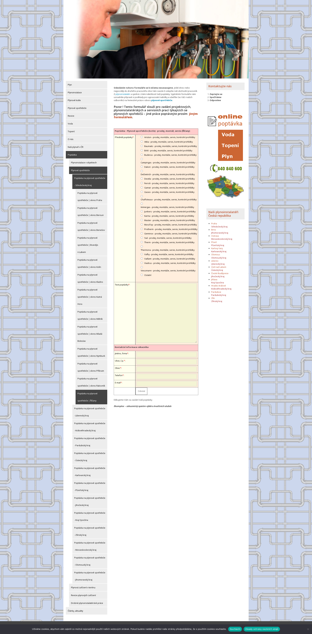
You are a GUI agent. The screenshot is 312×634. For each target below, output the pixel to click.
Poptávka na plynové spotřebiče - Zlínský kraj (89, 531)
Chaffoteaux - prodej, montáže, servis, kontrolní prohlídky (168, 199)
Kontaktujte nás (220, 86)
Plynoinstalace (75, 92)
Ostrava (215, 235)
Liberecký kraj (218, 263)
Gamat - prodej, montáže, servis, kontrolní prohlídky (169, 187)
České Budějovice (219, 273)
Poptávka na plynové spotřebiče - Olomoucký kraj (89, 561)
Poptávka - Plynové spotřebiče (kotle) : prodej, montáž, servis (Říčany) (152, 130)
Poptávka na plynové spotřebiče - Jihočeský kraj (89, 501)
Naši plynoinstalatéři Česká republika (223, 213)
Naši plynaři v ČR (75, 146)
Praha (214, 223)
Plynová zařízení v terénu (83, 587)
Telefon (119, 375)
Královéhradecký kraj (221, 288)
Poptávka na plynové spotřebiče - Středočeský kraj (89, 182)
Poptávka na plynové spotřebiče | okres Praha (90, 197)
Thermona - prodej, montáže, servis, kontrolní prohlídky (168, 249)
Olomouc (215, 254)
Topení (71, 131)
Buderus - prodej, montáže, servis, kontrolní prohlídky (170, 154)
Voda (70, 123)
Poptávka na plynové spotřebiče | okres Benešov (91, 226)
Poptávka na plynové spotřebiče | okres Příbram (91, 367)
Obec (117, 368)
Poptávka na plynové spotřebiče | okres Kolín (89, 263)
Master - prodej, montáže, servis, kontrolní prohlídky (169, 220)
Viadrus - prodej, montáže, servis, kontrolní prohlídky (169, 263)
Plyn (70, 84)
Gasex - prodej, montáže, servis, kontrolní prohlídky (169, 192)
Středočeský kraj (219, 226)
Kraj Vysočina (217, 282)
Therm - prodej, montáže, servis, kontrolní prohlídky (169, 242)
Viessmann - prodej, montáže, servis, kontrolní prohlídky (168, 270)
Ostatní (147, 275)
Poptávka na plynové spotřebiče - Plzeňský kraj (89, 487)
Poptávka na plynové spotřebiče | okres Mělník (90, 315)
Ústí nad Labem (218, 267)
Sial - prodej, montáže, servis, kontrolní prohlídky (167, 237)
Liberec (214, 260)
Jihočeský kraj (217, 276)
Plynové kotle (74, 100)
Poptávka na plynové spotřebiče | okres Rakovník (91, 382)
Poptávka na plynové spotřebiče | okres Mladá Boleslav (90, 333)
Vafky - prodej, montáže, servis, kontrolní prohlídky (168, 254)
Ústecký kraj (217, 270)
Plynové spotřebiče (77, 108)
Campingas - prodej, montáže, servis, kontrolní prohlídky (168, 162)
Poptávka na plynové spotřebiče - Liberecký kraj (89, 412)
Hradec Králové (218, 285)
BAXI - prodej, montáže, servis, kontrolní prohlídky (168, 150)
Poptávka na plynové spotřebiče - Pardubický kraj (89, 442)
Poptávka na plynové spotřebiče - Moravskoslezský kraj (89, 546)
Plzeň (214, 242)
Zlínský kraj (216, 301)
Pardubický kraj (218, 295)
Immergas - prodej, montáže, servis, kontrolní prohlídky (167, 207)
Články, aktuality (75, 610)
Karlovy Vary (217, 248)
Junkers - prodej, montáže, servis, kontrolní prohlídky (169, 211)
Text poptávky (121, 284)
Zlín (213, 298)
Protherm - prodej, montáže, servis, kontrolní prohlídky (170, 229)
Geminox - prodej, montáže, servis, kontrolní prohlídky (170, 233)
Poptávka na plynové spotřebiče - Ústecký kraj (89, 457)
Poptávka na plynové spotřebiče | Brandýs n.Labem (88, 245)
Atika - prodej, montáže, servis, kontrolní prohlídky (168, 141)
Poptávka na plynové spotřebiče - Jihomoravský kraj (89, 576)
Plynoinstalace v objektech (84, 162)
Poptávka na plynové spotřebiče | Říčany (88, 397)
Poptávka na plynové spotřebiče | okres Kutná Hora (90, 296)
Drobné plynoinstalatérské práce (87, 603)
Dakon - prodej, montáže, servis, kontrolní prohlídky (169, 166)
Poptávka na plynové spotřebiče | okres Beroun (91, 211)
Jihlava (214, 279)
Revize (71, 115)
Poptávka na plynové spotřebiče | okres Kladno (90, 278)
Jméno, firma (121, 353)
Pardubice (216, 291)
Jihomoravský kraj (219, 232)
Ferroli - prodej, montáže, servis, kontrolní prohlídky (169, 183)
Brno (213, 229)
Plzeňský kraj (217, 245)
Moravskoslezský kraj (221, 238)
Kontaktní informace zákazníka (132, 347)
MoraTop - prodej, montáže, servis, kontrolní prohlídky (170, 224)
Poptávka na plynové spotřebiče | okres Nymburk (91, 352)
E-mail (118, 382)
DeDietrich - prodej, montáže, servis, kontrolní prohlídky (168, 174)
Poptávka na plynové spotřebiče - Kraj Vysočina (89, 516)
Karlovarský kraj (218, 251)
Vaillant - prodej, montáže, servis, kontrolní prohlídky (169, 258)
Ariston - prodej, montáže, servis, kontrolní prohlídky (169, 137)
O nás (70, 139)
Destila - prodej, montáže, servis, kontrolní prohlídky (169, 178)
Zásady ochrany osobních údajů (261, 629)
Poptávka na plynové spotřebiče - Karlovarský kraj (89, 472)
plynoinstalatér (123, 94)
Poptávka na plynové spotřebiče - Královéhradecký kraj (89, 427)
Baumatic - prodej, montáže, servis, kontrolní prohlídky (170, 146)
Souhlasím (235, 629)
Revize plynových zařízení (83, 595)
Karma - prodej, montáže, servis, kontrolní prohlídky (169, 215)
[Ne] (308, 629)
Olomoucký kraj (218, 257)
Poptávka (72, 154)
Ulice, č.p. (119, 360)
